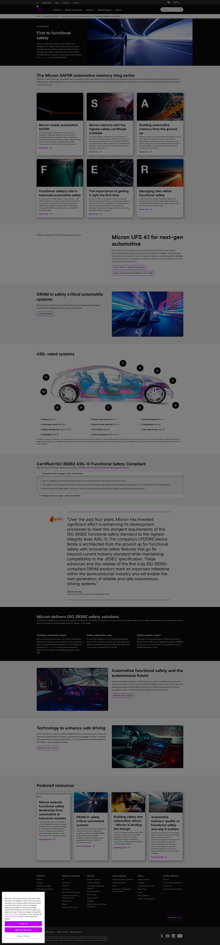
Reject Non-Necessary (23, 930)
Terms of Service (13, 916)
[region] (23, 917)
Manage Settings (23, 936)
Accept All (23, 924)
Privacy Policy (14, 914)
